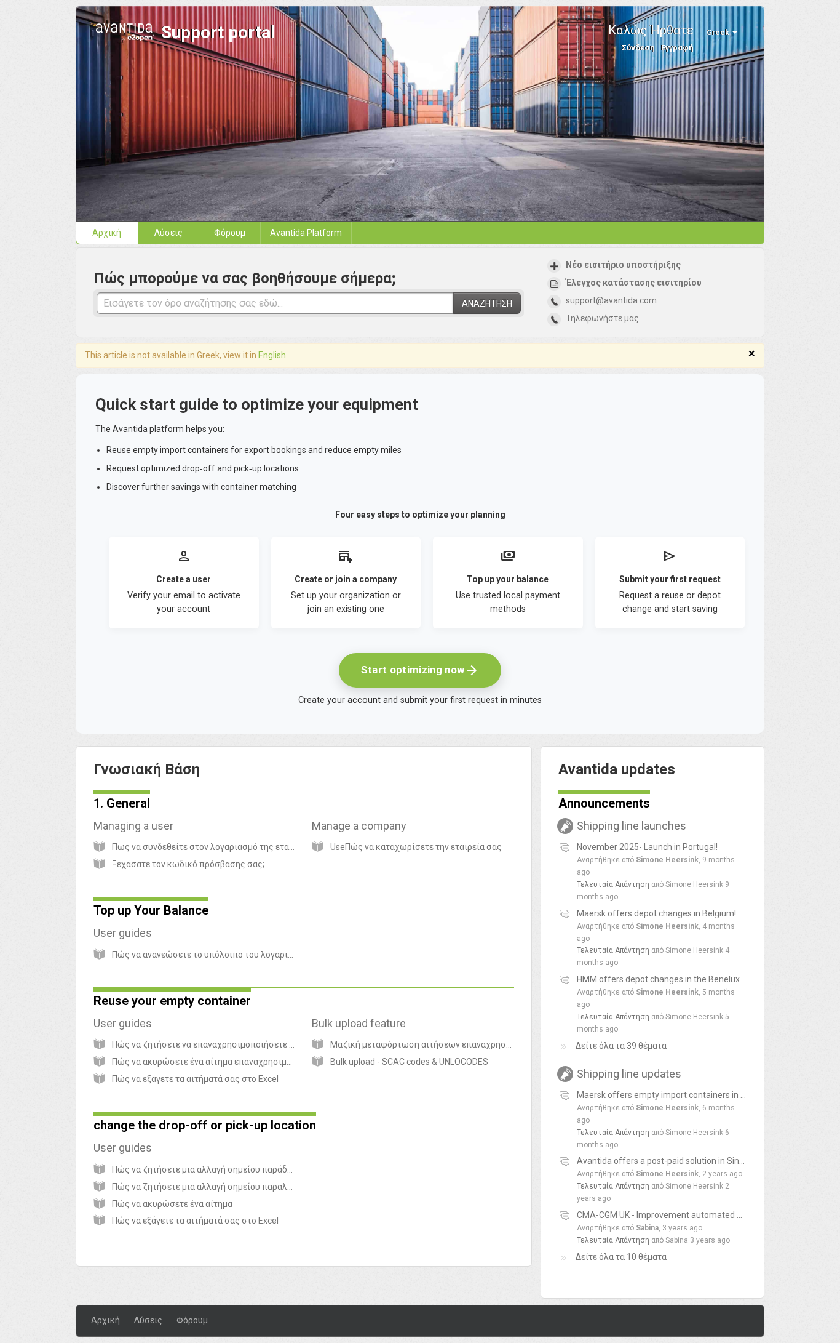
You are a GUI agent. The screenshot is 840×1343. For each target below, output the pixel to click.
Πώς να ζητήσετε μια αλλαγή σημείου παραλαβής (209, 1187)
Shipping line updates (638, 1073)
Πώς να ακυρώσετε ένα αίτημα (172, 1204)
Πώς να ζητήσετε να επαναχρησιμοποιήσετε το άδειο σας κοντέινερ (246, 1044)
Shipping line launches (641, 825)
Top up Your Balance (150, 910)
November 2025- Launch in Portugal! (647, 847)
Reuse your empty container (172, 1000)
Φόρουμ (229, 233)
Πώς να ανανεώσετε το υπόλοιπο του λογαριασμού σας (221, 955)
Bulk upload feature (365, 1023)
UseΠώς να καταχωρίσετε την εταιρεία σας (416, 847)
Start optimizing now (420, 670)
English (272, 355)
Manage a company (365, 825)
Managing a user (139, 825)
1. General (121, 803)
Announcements (604, 803)
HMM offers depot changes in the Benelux (658, 979)
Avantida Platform (306, 233)
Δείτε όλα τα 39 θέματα (621, 1046)
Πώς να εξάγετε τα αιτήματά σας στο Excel (195, 1079)
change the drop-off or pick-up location (204, 1125)
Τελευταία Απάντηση (613, 884)
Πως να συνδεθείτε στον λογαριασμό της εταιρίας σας (219, 847)
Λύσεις (168, 233)
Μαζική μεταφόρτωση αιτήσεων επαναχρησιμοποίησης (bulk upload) (468, 1044)
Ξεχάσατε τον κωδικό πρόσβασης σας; (188, 864)
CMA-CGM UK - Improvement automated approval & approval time (705, 1215)
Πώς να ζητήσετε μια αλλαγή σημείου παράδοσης (209, 1169)
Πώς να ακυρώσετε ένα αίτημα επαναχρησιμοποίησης (218, 1062)
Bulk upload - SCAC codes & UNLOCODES (409, 1062)
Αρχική (106, 233)
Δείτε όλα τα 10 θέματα (621, 1257)
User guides (128, 932)
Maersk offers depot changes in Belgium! (656, 913)
